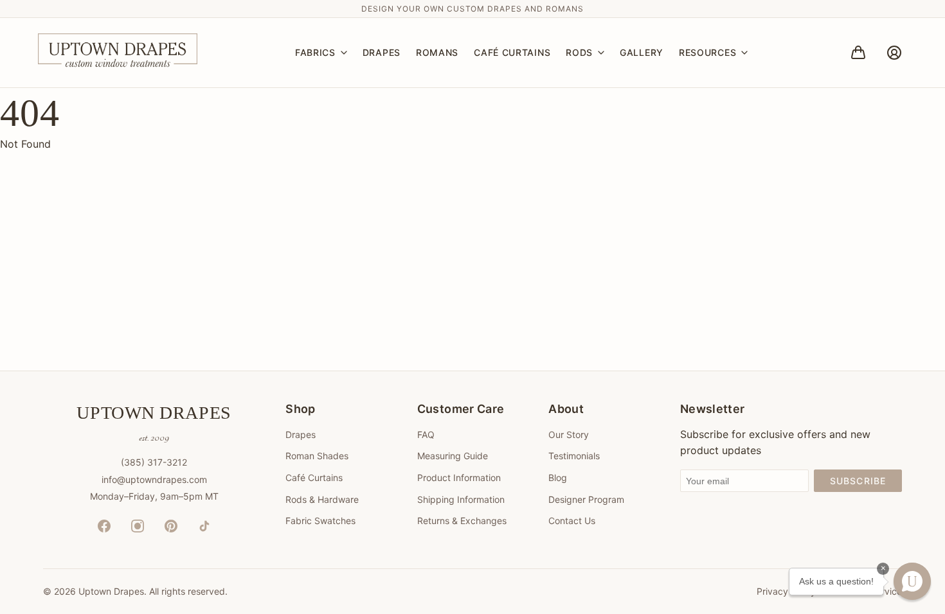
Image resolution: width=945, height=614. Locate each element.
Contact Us (571, 520)
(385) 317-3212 (154, 462)
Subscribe (858, 480)
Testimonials (574, 455)
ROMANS (437, 52)
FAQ (426, 434)
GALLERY (641, 52)
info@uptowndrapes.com (154, 479)
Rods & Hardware (322, 499)
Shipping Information (461, 499)
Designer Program (586, 499)
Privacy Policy (786, 591)
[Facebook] (104, 526)
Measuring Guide (452, 455)
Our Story (568, 434)
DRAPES (382, 52)
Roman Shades (316, 455)
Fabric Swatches (320, 520)
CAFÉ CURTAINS (512, 52)
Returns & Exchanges (462, 520)
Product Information (459, 477)
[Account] (894, 53)
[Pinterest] (171, 526)
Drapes (300, 434)
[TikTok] (204, 526)
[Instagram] (137, 526)
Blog (557, 477)
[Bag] (858, 53)
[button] (912, 581)
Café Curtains (314, 477)
